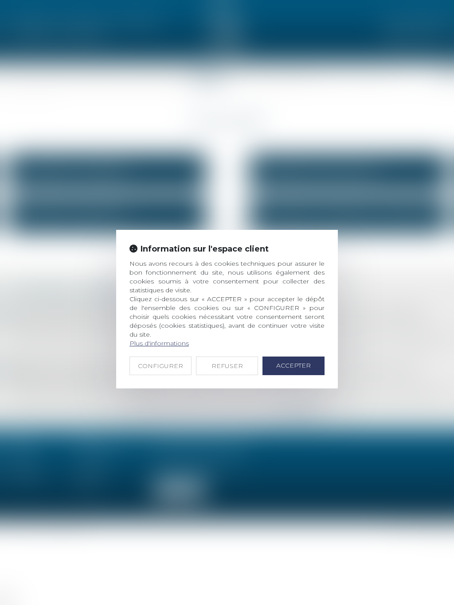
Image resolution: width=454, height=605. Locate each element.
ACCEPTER (293, 365)
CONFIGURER (160, 366)
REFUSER (227, 366)
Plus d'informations (159, 343)
